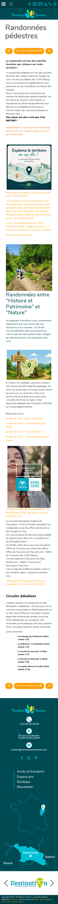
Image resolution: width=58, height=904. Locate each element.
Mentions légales (46, 899)
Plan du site (5, 902)
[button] (6, 883)
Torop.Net (14, 899)
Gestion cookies (17, 902)
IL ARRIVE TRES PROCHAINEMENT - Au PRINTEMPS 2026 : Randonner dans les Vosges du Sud (28, 513)
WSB (36, 899)
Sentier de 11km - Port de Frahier (23, 432)
